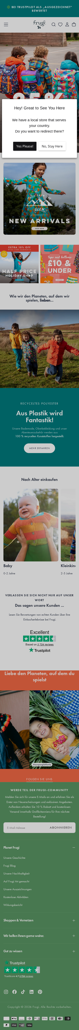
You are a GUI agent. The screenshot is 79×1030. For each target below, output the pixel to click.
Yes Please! (24, 146)
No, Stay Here (52, 146)
